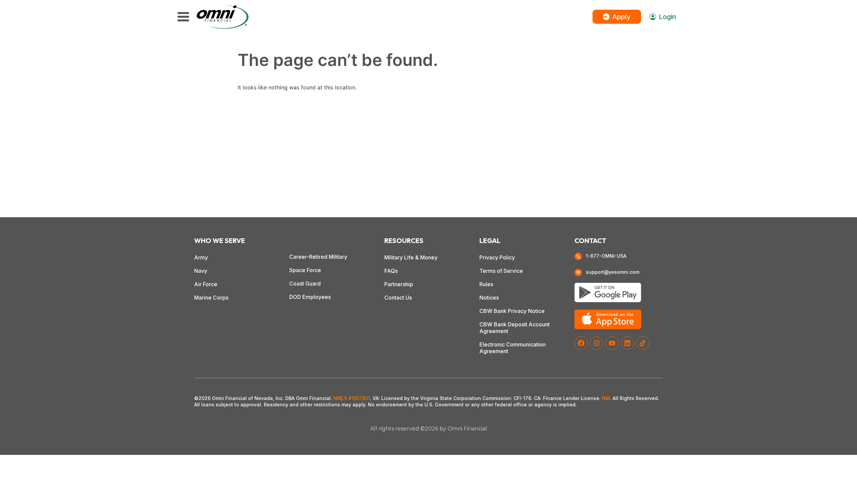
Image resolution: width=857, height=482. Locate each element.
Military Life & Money (411, 257)
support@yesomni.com (612, 272)
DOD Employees (310, 297)
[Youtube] (612, 343)
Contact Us (398, 297)
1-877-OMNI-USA (606, 256)
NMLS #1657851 (351, 398)
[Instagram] (596, 343)
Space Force (305, 270)
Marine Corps (211, 297)
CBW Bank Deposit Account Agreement (514, 327)
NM (606, 398)
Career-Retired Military (318, 256)
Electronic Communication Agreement (512, 347)
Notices (489, 297)
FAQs (391, 270)
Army (201, 257)
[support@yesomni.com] (578, 272)
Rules (486, 284)
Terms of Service (501, 270)
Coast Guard (305, 283)
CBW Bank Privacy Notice (512, 311)
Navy (200, 270)
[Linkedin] (627, 343)
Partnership (398, 284)
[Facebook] (581, 343)
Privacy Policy (497, 257)
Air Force (205, 284)
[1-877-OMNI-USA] (578, 256)
